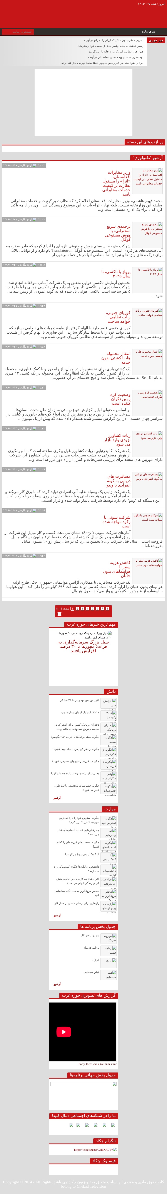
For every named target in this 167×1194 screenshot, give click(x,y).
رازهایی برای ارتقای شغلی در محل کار (77, 903)
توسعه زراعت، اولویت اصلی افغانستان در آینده (115, 57)
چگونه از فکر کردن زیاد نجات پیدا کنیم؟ (76, 749)
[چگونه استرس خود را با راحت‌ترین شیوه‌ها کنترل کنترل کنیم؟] (108, 821)
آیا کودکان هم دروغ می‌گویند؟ (82, 854)
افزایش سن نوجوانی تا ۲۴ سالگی (79, 700)
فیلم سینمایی (91, 972)
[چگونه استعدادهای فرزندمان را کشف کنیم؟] (108, 845)
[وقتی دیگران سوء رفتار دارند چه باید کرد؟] (108, 776)
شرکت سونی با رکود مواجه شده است (116, 521)
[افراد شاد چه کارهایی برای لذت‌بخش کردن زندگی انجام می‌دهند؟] (108, 882)
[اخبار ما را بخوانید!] (85, 1126)
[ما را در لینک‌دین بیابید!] (93, 1126)
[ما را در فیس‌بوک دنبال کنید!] (111, 1126)
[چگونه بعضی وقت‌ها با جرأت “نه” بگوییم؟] (108, 740)
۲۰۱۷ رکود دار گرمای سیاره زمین (80, 712)
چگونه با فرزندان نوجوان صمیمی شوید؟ (75, 761)
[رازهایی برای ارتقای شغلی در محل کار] (108, 906)
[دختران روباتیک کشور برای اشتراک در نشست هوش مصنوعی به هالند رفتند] (108, 728)
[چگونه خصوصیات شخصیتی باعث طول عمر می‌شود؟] (108, 789)
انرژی (95, 959)
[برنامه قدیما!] (108, 951)
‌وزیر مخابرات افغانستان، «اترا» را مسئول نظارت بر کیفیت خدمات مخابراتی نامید (116, 183)
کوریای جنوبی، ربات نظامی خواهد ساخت (118, 317)
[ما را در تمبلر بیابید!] (69, 1126)
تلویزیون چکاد (93, 9)
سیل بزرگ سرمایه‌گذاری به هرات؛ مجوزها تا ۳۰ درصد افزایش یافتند (83, 646)
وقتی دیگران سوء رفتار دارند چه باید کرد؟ (75, 773)
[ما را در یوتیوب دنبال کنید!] (76, 1126)
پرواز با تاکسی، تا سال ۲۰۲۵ (115, 273)
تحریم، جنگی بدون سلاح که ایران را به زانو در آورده (113, 40)
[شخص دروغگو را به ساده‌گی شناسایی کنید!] (108, 894)
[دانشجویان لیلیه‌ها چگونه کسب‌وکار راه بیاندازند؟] (108, 870)
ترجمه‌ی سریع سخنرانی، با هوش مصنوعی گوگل (117, 233)
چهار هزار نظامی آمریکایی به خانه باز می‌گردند (116, 51)
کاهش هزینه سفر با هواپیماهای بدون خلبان (116, 569)
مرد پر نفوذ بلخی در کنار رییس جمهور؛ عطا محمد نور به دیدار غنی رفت (101, 62)
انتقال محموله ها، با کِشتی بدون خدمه (115, 358)
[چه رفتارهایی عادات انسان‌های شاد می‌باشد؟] (108, 833)
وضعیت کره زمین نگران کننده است (120, 398)
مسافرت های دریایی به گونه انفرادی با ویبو (118, 480)
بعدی (115, 655)
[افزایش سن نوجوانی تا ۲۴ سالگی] (108, 703)
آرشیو (57, 797)
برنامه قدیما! (91, 947)
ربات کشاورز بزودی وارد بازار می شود (117, 439)
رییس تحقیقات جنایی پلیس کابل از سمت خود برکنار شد (110, 45)
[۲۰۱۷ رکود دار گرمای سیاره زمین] (108, 715)
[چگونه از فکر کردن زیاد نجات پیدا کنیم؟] (108, 752)
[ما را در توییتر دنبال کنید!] (102, 1126)
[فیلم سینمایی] (108, 975)
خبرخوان (6, 6)
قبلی (52, 655)
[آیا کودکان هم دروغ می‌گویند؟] (108, 857)
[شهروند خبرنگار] (108, 938)
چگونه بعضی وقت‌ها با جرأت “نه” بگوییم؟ (75, 736)
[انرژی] (108, 963)
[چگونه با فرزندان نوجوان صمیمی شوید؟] (108, 764)
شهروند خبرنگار (90, 935)
